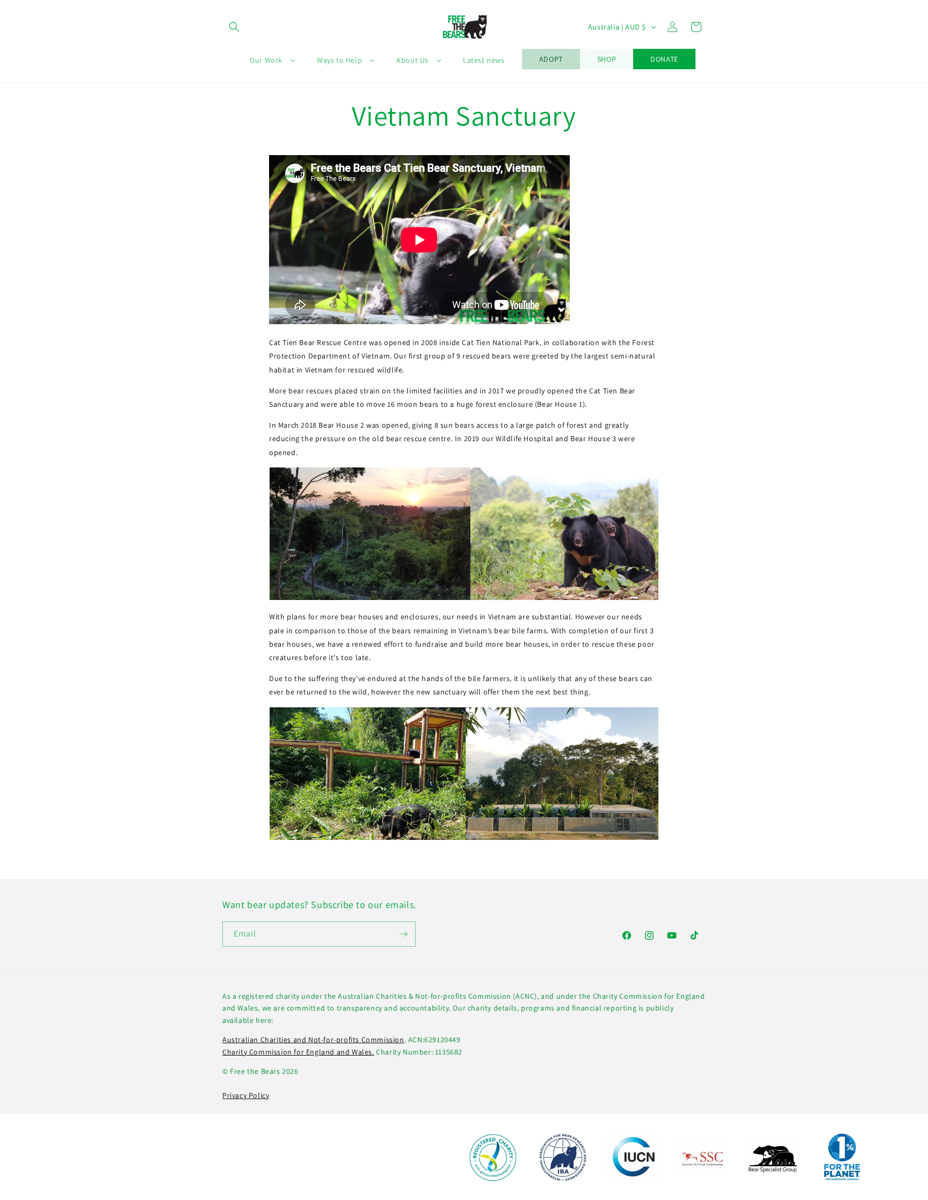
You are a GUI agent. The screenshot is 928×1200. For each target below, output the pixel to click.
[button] (234, 27)
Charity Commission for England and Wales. (298, 1052)
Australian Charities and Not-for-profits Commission (313, 1039)
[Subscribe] (403, 934)
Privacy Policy (245, 1095)
